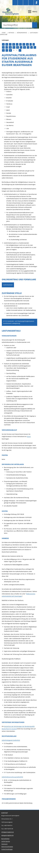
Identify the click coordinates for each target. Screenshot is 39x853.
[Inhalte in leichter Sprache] (15, 2)
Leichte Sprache (5, 841)
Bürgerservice (22, 32)
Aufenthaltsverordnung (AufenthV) (12, 777)
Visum (29, 436)
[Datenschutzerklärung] (31, 2)
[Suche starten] (34, 25)
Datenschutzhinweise (7, 846)
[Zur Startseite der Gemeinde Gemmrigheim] (11, 11)
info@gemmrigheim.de (7, 832)
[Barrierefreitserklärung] (20, 2)
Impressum (4, 844)
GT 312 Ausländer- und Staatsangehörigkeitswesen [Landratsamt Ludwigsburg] (18, 322)
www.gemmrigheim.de (7, 835)
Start (4, 32)
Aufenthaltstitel (8, 285)
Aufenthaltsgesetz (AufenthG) (11, 740)
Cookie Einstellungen (7, 849)
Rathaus (11, 32)
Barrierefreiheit (5, 838)
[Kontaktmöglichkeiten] (25, 2)
